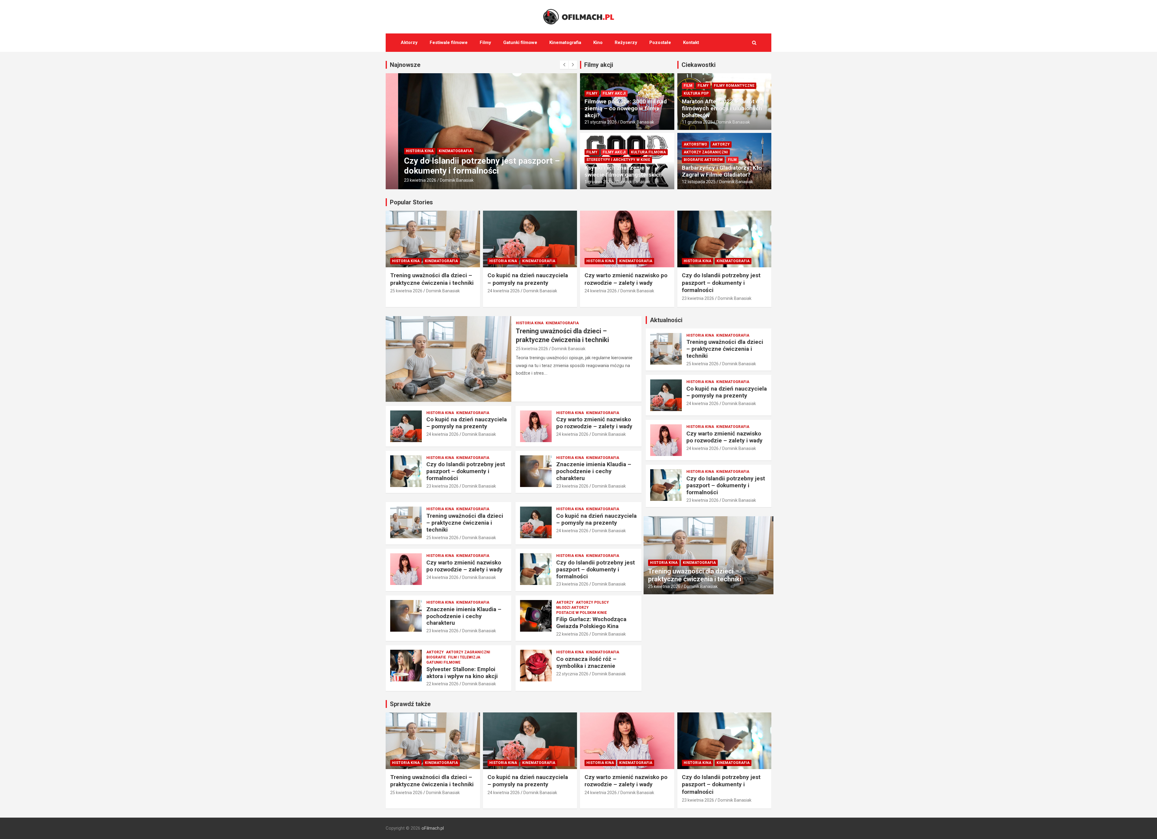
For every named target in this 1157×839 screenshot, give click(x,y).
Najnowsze (405, 64)
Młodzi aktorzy (572, 607)
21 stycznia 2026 (601, 122)
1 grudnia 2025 (599, 181)
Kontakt (691, 42)
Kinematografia (565, 42)
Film (688, 85)
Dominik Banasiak (444, 180)
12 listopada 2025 (699, 181)
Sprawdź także (410, 704)
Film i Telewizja (464, 657)
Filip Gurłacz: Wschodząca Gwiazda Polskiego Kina (591, 623)
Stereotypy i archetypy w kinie (618, 160)
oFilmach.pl (433, 828)
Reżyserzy (626, 42)
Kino (598, 42)
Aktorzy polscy (592, 602)
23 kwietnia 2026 (408, 180)
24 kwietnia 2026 (504, 290)
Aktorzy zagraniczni (706, 152)
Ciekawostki (699, 64)
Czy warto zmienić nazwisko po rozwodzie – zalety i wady (626, 279)
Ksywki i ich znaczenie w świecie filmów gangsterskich (624, 171)
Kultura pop (696, 93)
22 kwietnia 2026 (572, 634)
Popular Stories (411, 202)
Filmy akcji (598, 64)
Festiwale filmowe (449, 42)
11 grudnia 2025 (697, 122)
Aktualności (666, 320)
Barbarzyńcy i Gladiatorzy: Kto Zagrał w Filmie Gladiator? (722, 171)
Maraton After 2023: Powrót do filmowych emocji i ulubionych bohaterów (722, 108)
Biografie (436, 657)
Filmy (485, 42)
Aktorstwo (695, 144)
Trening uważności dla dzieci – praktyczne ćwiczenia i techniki (432, 279)
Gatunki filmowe (520, 42)
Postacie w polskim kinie (581, 613)
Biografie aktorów (703, 160)
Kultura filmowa (648, 152)
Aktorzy (409, 42)
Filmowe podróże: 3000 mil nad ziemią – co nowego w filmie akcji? (626, 108)
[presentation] (564, 65)
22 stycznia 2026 (572, 673)
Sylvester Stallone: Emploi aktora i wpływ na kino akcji (462, 673)
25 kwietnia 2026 (406, 290)
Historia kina (407, 151)
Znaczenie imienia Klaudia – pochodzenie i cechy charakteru (593, 471)
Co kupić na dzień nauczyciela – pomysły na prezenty (528, 279)
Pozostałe (660, 42)
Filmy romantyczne (734, 85)
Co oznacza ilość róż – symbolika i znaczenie (586, 662)
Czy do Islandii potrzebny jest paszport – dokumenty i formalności (469, 166)
